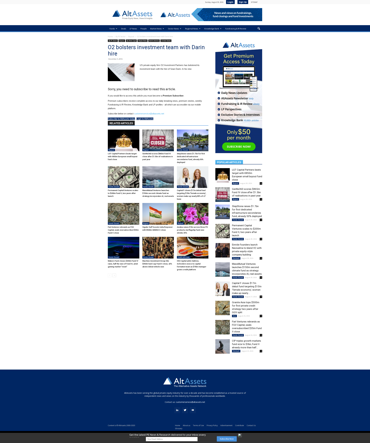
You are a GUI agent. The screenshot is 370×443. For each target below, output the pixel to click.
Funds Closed (183, 150)
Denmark (236, 258)
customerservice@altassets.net (149, 113)
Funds (112, 28)
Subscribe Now (227, 439)
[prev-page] (109, 275)
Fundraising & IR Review (235, 28)
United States (166, 41)
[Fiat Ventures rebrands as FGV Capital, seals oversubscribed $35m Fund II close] (123, 214)
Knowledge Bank (211, 28)
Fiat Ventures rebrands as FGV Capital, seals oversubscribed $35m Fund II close (123, 230)
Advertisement (226, 425)
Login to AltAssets (144, 119)
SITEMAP (254, 2)
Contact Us (251, 425)
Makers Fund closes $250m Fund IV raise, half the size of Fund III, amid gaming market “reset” (123, 264)
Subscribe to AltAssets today (121, 119)
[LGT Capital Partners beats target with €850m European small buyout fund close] (123, 140)
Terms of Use (198, 425)
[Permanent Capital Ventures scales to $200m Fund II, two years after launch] (123, 177)
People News (142, 41)
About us (186, 425)
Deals (123, 28)
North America (154, 41)
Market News (156, 28)
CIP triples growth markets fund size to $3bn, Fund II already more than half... (246, 344)
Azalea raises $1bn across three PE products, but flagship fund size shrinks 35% (192, 230)
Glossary (178, 428)
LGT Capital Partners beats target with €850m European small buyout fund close (122, 156)
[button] (258, 28)
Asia (234, 316)
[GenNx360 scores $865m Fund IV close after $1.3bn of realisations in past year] (158, 140)
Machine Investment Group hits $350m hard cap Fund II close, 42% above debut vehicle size (157, 264)
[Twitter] (185, 410)
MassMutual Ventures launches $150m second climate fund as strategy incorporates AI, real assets (158, 193)
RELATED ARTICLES (121, 123)
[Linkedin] (177, 410)
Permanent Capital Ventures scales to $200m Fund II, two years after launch (123, 193)
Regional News (191, 28)
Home (110, 36)
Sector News (173, 28)
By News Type (131, 41)
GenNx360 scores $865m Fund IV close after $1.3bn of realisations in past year (157, 156)
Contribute (239, 425)
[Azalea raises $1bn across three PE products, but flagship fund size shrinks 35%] (192, 214)
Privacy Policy (212, 425)
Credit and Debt (183, 257)
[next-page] (114, 275)
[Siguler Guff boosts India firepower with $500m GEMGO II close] (158, 214)
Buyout (131, 36)
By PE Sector (121, 36)
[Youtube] (193, 410)
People (143, 28)
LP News (133, 28)
